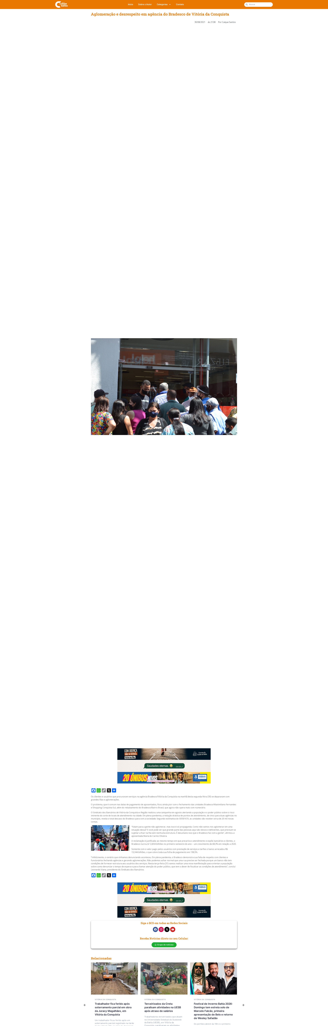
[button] (84, 1005)
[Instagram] (161, 929)
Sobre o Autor (145, 4)
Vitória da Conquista (105, 999)
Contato (180, 4)
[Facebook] (155, 929)
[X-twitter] (167, 929)
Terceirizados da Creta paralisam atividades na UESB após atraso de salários (162, 1007)
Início (130, 4)
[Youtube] (172, 929)
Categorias (162, 4)
